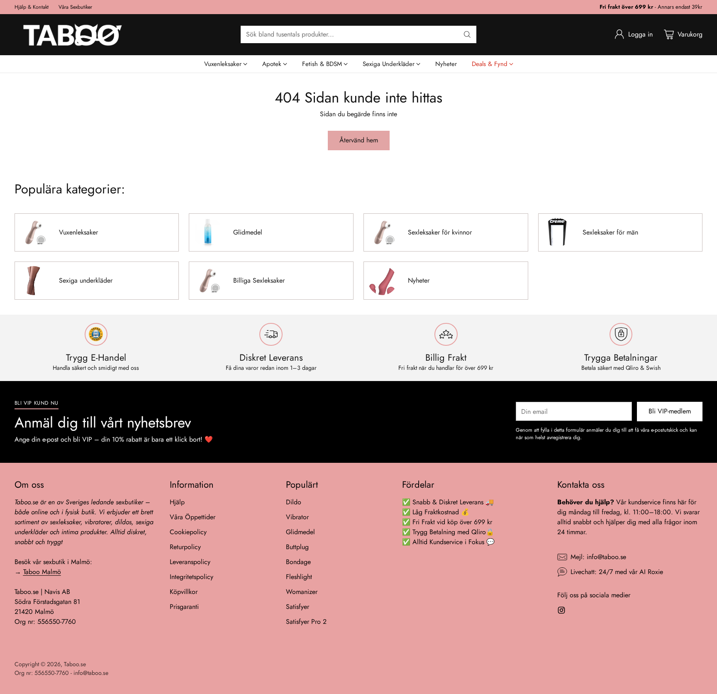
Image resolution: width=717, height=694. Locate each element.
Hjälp (177, 502)
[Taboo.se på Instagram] (561, 611)
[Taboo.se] (73, 35)
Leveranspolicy (190, 562)
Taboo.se (75, 664)
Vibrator (297, 517)
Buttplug (297, 547)
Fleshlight (299, 577)
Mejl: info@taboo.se (598, 557)
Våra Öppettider (192, 517)
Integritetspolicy (191, 577)
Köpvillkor (184, 591)
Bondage (298, 562)
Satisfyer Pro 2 (306, 621)
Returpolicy (185, 547)
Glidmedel (300, 532)
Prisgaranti (184, 606)
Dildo (293, 502)
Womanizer (301, 591)
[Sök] (467, 34)
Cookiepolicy (188, 532)
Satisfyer (297, 606)
